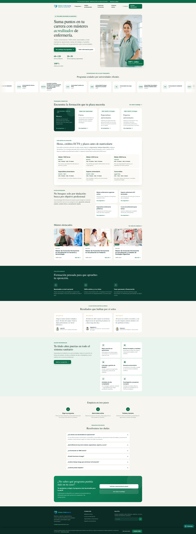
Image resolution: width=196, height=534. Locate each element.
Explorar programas (61, 362)
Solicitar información (133, 6)
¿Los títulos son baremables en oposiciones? (98, 435)
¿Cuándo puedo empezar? (98, 468)
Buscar (126, 6)
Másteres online (88, 514)
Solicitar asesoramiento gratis (119, 486)
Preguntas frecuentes (101, 6)
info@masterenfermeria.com (61, 524)
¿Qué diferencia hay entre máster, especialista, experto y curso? (98, 445)
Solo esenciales (126, 531)
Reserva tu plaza (114, 1)
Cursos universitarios (89, 516)
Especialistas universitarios (91, 518)
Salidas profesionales (88, 6)
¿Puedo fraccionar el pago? (98, 456)
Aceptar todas (137, 531)
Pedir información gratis (86, 49)
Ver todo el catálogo (134, 104)
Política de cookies (65, 531)
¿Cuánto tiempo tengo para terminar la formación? (98, 462)
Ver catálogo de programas (64, 49)
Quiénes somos (113, 6)
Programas (78, 6)
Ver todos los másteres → (135, 226)
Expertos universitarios (90, 521)
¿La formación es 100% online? (98, 451)
